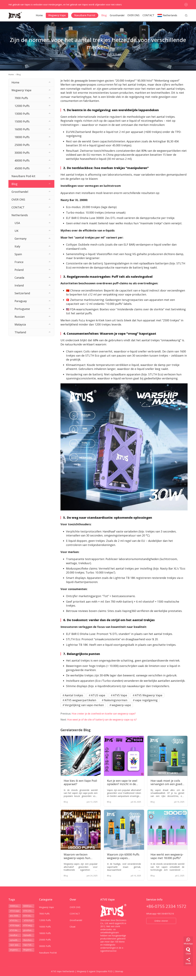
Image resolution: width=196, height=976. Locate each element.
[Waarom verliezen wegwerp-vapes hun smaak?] (81, 830)
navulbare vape (15, 935)
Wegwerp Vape (57, 15)
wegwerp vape (15, 949)
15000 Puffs (22, 121)
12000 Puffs (22, 106)
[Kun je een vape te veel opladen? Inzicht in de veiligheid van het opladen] (124, 756)
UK (16, 231)
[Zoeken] (186, 15)
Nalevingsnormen (115, 700)
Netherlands (170, 15)
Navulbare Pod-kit (84, 15)
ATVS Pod (28, 920)
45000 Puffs (22, 168)
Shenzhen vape (29, 940)
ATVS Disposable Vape (15, 920)
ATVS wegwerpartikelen (80, 700)
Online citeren (161, 920)
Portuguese (22, 309)
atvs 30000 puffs (15, 915)
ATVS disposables (29, 915)
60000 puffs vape (29, 906)
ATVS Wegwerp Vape (148, 695)
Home (39, 15)
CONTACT (148, 15)
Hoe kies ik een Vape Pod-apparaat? (81, 782)
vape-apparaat (15, 945)
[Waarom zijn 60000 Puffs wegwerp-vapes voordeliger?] (124, 830)
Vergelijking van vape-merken (84, 705)
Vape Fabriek (29, 945)
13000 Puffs (22, 113)
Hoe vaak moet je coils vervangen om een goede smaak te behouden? (167, 782)
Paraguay (21, 301)
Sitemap (119, 971)
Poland (19, 270)
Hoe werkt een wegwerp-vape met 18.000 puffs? (167, 856)
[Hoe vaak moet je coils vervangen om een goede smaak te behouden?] (167, 756)
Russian (20, 316)
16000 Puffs (22, 129)
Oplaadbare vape (29, 935)
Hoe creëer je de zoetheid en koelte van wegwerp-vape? (104, 713)
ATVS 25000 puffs (29, 911)
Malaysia (20, 324)
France (19, 262)
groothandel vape (29, 930)
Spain (18, 254)
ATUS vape (98, 695)
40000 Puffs (22, 160)
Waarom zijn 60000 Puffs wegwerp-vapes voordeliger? (123, 856)
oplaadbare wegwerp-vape (15, 940)
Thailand (20, 332)
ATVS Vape (120, 695)
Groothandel (117, 15)
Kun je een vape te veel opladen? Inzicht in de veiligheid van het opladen (122, 782)
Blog (104, 15)
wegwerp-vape (121, 705)
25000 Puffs (22, 145)
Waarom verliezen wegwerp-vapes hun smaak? (77, 856)
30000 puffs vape (15, 906)
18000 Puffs (22, 137)
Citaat (72, 926)
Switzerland (22, 293)
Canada (19, 277)
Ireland (19, 285)
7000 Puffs (21, 98)
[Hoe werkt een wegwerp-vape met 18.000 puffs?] (167, 830)
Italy (17, 246)
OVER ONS (133, 15)
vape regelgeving (146, 700)
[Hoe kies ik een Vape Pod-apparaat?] (81, 756)
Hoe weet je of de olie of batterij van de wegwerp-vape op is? (102, 719)
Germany (20, 238)
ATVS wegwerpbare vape (29, 925)
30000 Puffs (22, 152)
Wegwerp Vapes (29, 949)
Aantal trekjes (74, 695)
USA (17, 223)
